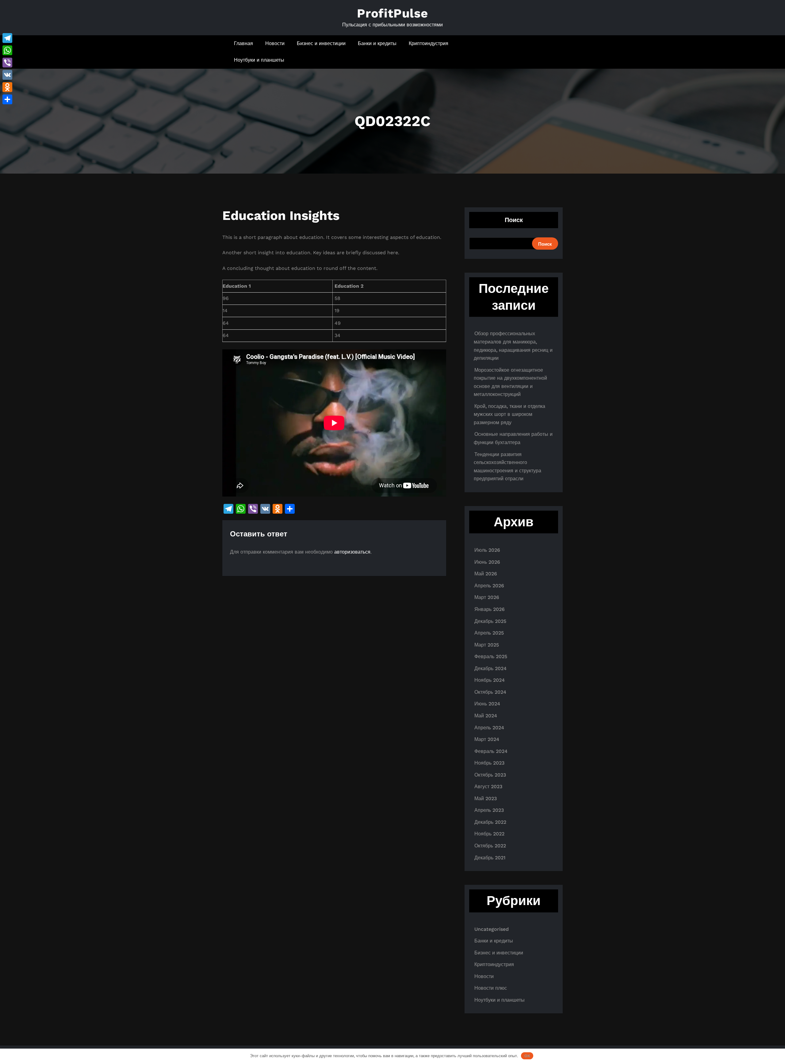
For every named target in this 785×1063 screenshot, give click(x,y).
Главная (243, 43)
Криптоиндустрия (428, 43)
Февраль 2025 (490, 656)
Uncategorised (491, 929)
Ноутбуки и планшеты (259, 60)
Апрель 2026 (489, 586)
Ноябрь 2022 (489, 834)
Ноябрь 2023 (489, 763)
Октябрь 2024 (490, 692)
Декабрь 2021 (489, 858)
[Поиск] (540, 52)
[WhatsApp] (7, 50)
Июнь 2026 (487, 562)
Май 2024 (485, 716)
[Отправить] (7, 99)
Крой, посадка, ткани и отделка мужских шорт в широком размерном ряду (509, 414)
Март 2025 (486, 645)
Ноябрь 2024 (489, 680)
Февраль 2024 (490, 751)
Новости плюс (490, 988)
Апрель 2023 (489, 810)
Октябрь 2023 (490, 775)
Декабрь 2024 (490, 668)
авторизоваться (352, 552)
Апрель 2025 (489, 633)
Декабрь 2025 (490, 621)
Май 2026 (485, 574)
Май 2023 (485, 798)
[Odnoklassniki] (7, 87)
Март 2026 (486, 597)
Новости (275, 43)
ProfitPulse (392, 13)
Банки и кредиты (377, 43)
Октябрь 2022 (490, 846)
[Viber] (7, 62)
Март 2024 (486, 739)
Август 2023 (488, 786)
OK (527, 1055)
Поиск (514, 220)
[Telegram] (7, 38)
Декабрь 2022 (490, 822)
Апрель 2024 (489, 728)
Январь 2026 (489, 609)
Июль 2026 (487, 550)
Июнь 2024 (487, 704)
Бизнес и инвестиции (321, 43)
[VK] (7, 75)
